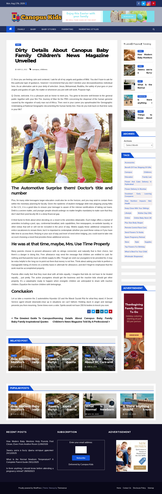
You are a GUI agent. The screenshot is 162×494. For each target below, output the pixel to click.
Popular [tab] (137, 44)
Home (119, 488)
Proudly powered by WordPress (30, 488)
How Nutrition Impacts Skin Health (138, 202)
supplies (148, 242)
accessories (129, 163)
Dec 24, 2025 (56, 414)
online (127, 218)
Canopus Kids (86, 464)
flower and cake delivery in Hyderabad (138, 183)
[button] (154, 29)
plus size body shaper (134, 223)
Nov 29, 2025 (93, 414)
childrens (43, 69)
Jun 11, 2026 (18, 414)
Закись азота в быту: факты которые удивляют (62, 363)
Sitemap (151, 488)
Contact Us (127, 488)
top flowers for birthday (135, 247)
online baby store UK (142, 218)
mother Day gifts (144, 213)
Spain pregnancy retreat (135, 237)
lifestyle (128, 213)
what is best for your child (136, 252)
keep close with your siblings (137, 208)
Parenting (67, 29)
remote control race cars (135, 227)
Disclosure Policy (139, 488)
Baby (33, 29)
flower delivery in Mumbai (135, 189)
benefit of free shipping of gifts (138, 167)
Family (21, 29)
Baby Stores (49, 29)
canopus (35, 69)
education (129, 177)
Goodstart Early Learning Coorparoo (138, 195)
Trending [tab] (146, 44)
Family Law (146, 177)
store (127, 242)
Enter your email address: (81, 453)
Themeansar (62, 488)
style (137, 242)
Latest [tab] (128, 44)
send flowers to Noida (134, 232)
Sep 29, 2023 (130, 414)
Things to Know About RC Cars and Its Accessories (99, 362)
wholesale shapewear (134, 256)
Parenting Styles (89, 29)
